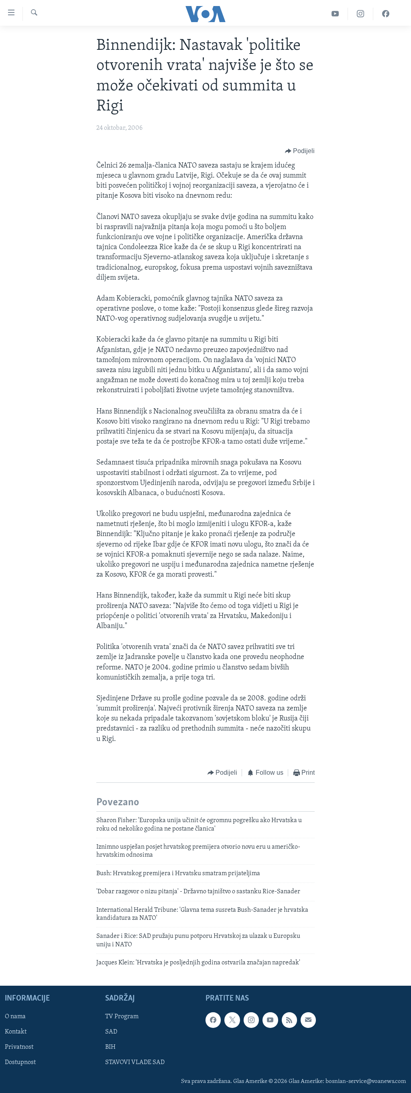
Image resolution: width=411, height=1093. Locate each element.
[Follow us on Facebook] (213, 1020)
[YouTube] (335, 14)
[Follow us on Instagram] (251, 1020)
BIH (110, 1047)
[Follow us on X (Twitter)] (232, 1020)
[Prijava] (308, 1020)
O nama (15, 1016)
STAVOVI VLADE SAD (135, 1062)
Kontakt (15, 1032)
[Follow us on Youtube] (270, 1020)
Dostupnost (20, 1062)
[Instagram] (360, 14)
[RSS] (289, 1020)
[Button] (300, 151)
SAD (111, 1032)
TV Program (121, 1016)
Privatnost (19, 1047)
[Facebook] (385, 14)
